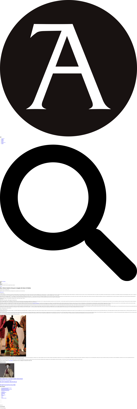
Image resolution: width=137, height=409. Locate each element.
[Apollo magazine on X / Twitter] (1, 400)
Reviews (1, 286)
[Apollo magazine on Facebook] (1, 399)
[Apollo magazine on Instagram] (1, 401)
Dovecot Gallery (11, 360)
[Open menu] (0, 137)
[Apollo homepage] (68, 68)
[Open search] (68, 280)
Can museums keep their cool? (4, 388)
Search (1, 284)
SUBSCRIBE (3, 281)
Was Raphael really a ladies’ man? (5, 390)
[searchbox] (4, 283)
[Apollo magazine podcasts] (1, 402)
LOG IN (1, 281)
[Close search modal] (0, 282)
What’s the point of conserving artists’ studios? (6, 389)
